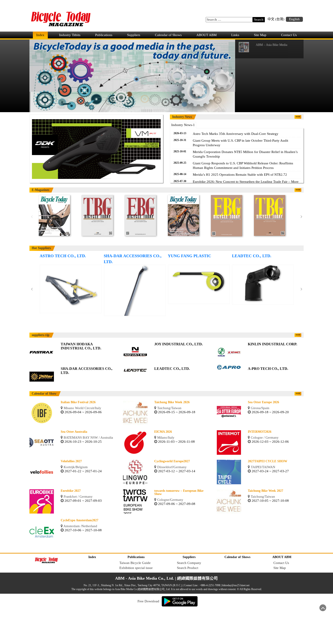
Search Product (187, 568)
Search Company (189, 563)
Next (301, 217)
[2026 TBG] (97, 215)
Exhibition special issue (136, 568)
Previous (31, 217)
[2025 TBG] (269, 215)
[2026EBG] (140, 215)
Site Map (260, 35)
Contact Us (289, 35)
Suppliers (133, 35)
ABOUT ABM (206, 35)
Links (235, 35)
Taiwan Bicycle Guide (135, 563)
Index (40, 35)
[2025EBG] (226, 215)
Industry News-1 (183, 125)
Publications (103, 35)
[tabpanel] (96, 150)
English (294, 19)
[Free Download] (180, 601)
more (298, 116)
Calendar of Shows (168, 35)
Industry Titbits (69, 35)
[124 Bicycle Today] (183, 215)
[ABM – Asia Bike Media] (132, 75)
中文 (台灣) (276, 19)
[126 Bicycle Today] (54, 215)
